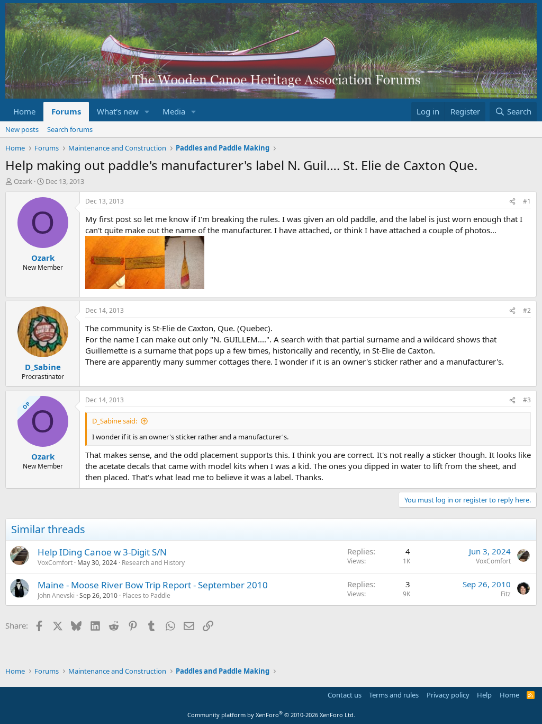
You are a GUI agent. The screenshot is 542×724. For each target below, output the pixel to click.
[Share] (512, 202)
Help (484, 695)
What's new (118, 111)
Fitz (506, 593)
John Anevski (56, 595)
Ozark (23, 181)
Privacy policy (448, 695)
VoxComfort (55, 562)
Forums (66, 111)
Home (24, 111)
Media (173, 111)
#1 (527, 201)
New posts (22, 129)
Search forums (70, 129)
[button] (147, 111)
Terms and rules (394, 695)
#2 (527, 310)
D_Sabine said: (114, 421)
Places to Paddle (146, 595)
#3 (527, 399)
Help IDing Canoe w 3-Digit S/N (102, 552)
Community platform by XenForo (271, 715)
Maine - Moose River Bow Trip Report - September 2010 (153, 585)
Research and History (153, 562)
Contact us (345, 695)
